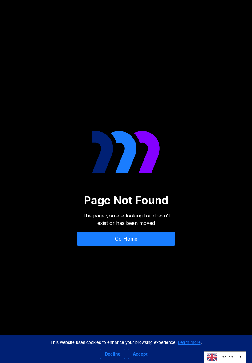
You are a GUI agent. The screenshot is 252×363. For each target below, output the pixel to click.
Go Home (126, 239)
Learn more (189, 342)
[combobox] (225, 357)
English (226, 356)
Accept (140, 354)
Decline (112, 354)
